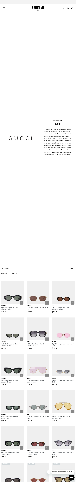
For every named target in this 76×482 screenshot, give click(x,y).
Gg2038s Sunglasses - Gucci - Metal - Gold (63, 345)
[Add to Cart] (21, 303)
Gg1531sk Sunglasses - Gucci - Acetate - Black (10, 453)
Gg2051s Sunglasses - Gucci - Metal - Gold (63, 381)
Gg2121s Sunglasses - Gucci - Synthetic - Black (10, 308)
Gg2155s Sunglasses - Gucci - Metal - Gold (38, 308)
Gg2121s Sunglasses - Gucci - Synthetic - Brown (61, 308)
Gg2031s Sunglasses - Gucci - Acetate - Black (10, 381)
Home (55, 120)
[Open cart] (72, 8)
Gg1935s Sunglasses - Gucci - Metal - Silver (38, 417)
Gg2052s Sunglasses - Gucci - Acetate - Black (35, 345)
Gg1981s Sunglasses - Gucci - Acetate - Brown (61, 417)
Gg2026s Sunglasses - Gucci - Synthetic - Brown (35, 453)
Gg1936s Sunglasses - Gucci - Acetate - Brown (35, 381)
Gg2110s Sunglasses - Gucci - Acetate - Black (10, 345)
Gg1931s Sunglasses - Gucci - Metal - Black (63, 453)
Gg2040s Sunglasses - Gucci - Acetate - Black (10, 417)
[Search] (68, 8)
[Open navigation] (4, 8)
